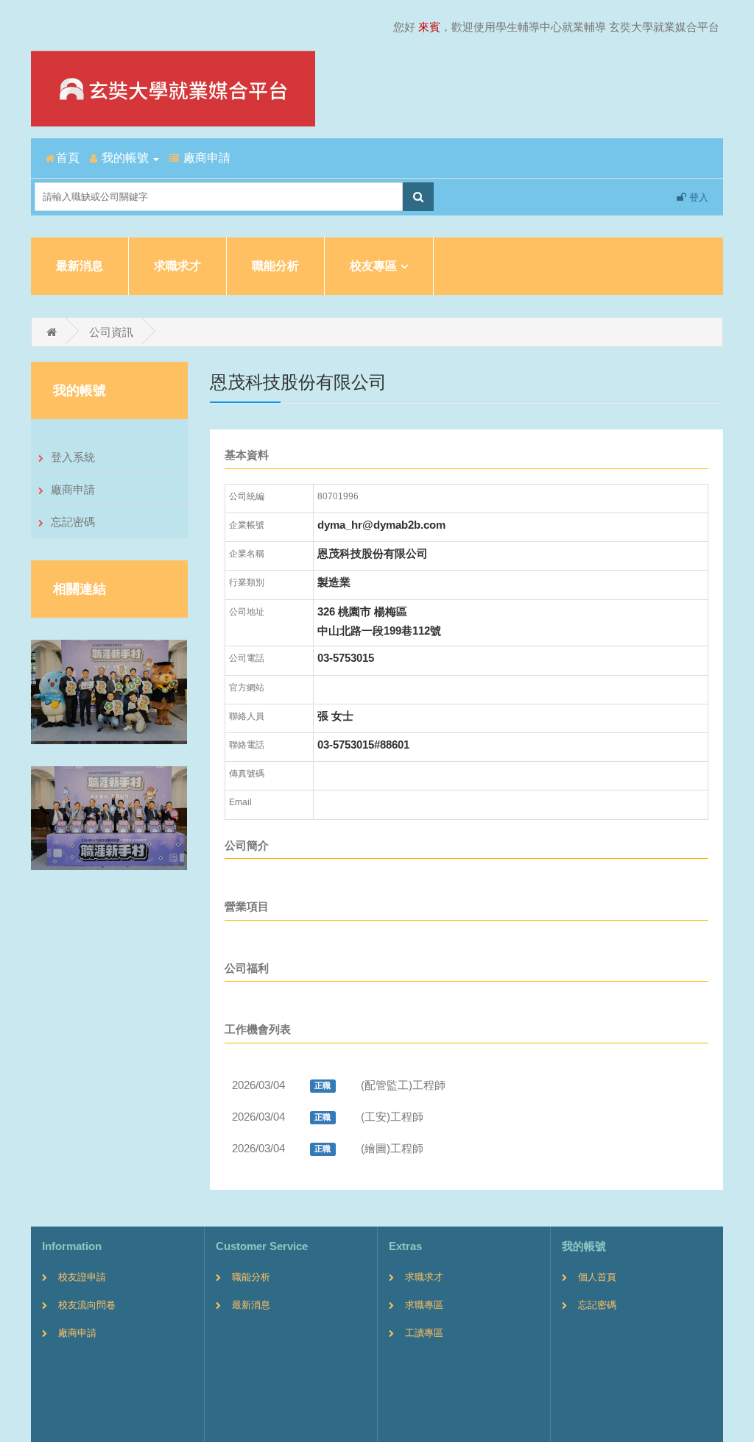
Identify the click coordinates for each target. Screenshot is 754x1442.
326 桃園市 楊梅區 (362, 611)
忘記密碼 (73, 521)
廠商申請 (73, 489)
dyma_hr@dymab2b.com (381, 524)
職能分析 (275, 266)
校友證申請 (82, 1276)
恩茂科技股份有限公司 (372, 553)
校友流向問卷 (87, 1304)
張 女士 (335, 716)
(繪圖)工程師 (392, 1148)
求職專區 (424, 1304)
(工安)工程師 (392, 1116)
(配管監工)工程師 (403, 1085)
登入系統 (73, 457)
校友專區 (373, 266)
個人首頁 (597, 1276)
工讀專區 (424, 1332)
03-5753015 (345, 658)
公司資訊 (111, 332)
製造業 (333, 582)
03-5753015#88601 (363, 744)
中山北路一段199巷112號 (379, 630)
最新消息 (79, 266)
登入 (697, 197)
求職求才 (177, 266)
